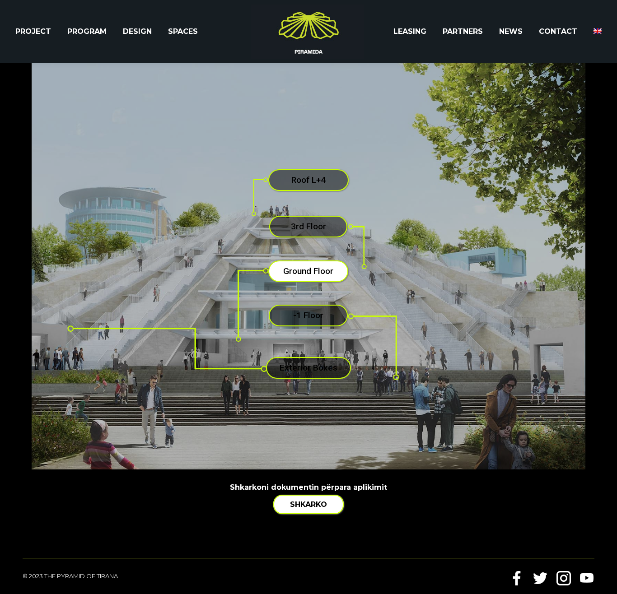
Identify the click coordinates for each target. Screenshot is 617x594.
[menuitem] (597, 31)
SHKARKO (308, 504)
